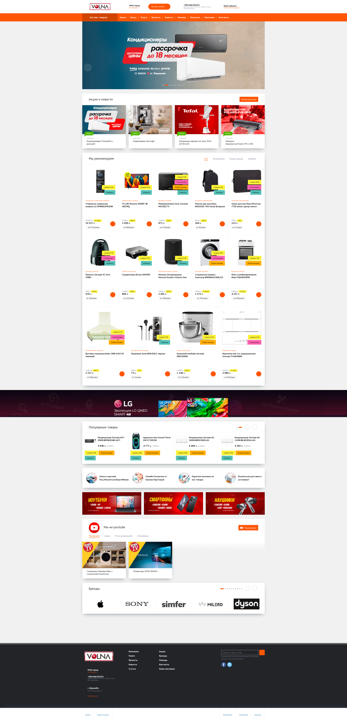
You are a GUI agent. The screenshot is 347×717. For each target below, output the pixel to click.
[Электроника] (111, 503)
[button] (197, 5)
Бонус (133, 17)
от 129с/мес (165, 227)
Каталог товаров (98, 17)
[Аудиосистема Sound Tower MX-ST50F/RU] (136, 441)
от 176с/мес (184, 377)
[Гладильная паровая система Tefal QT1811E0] (197, 119)
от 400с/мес (129, 227)
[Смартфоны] (173, 503)
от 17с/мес (237, 227)
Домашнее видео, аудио (168, 271)
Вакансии (195, 17)
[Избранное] (247, 6)
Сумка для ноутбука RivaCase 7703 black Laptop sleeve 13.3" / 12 (246, 206)
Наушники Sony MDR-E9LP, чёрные (148, 353)
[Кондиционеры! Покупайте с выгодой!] (104, 119)
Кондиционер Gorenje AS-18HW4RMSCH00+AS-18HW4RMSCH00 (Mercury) (202, 440)
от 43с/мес (200, 227)
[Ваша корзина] (260, 6)
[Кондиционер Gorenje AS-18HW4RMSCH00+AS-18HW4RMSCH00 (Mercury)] (182, 441)
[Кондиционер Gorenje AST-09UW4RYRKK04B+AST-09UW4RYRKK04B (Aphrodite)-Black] (90, 441)
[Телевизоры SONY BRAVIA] (150, 555)
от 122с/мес (129, 298)
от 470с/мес (230, 377)
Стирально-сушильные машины (97, 200)
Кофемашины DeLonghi (144, 141)
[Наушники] (235, 503)
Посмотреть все (248, 99)
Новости (169, 17)
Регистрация (234, 8)
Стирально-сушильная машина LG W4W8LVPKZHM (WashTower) (99, 206)
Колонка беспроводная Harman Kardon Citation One (172, 276)
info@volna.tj (93, 696)
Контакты (224, 17)
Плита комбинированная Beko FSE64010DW (244, 276)
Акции (123, 17)
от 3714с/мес (93, 227)
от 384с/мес (92, 377)
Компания (209, 17)
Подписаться (250, 527)
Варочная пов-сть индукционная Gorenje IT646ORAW (239, 355)
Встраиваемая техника (94, 350)
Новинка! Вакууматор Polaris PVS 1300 (239, 142)
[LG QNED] (173, 403)
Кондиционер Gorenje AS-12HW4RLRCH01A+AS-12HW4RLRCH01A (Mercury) (248, 440)
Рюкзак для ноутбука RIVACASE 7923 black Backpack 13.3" (210, 206)
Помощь (182, 17)
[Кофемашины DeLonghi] (150, 119)
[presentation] (88, 67)
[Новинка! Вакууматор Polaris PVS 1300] (243, 119)
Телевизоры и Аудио (130, 200)
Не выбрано (134, 8)
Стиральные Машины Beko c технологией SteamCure (100, 572)
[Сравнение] (254, 6)
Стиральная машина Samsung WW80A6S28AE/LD (209, 276)
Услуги (144, 17)
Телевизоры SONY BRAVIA (145, 571)
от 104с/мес (91, 298)
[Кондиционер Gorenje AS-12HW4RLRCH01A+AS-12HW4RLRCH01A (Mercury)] (227, 441)
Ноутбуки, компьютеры (203, 200)
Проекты (155, 17)
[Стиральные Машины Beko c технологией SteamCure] (104, 555)
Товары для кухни (129, 271)
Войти (226, 8)
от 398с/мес (165, 298)
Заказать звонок (158, 6)
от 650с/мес (239, 298)
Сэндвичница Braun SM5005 (136, 274)
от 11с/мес (136, 377)
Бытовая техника (164, 200)
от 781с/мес (202, 298)
